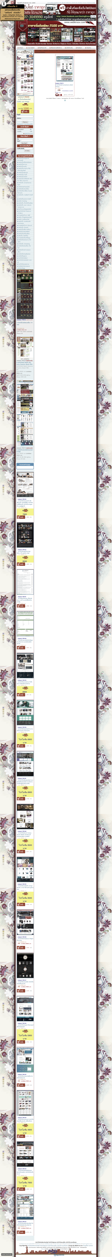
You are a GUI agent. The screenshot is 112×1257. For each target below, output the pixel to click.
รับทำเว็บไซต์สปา (23, 258)
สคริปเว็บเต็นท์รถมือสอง (25, 162)
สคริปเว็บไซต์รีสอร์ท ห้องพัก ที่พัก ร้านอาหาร (24, 180)
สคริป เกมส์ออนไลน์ (24, 219)
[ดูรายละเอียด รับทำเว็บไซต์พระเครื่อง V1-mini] (25, 318)
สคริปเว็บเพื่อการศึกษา (25, 230)
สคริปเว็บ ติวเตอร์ (23, 227)
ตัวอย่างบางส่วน (91, 3)
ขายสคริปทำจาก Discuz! (25, 225)
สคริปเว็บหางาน (23, 164)
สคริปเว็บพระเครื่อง (24, 189)
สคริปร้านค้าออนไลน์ (24, 187)
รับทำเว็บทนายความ (24, 264)
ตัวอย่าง (88, 48)
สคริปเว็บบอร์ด (23, 166)
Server (85, 3)
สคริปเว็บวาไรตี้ (23, 175)
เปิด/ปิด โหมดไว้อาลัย (6, 1254)
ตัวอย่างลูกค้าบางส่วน (87, 1244)
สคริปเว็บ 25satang (24, 244)
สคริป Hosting (23, 201)
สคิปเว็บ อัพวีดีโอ (23, 236)
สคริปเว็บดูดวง (23, 256)
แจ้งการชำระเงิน (57, 1244)
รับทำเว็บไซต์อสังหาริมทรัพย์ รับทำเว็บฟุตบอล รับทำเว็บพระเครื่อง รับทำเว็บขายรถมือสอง (47, 1245)
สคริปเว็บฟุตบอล (23, 173)
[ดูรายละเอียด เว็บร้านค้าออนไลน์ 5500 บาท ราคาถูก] (25, 95)
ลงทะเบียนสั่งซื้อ (28, 124)
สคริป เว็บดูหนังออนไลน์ (25, 217)
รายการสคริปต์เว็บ (30, 1244)
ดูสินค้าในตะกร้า (29, 134)
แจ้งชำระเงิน (75, 3)
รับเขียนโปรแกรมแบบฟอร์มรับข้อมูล (23, 267)
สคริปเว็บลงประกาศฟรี (25, 199)
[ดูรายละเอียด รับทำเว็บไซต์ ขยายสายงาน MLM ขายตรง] (64, 81)
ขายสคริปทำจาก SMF (24, 215)
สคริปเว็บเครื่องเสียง (24, 234)
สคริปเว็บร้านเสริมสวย (24, 254)
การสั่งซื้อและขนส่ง (48, 1244)
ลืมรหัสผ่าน (20, 124)
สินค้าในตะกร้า (57, 3)
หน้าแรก (20, 48)
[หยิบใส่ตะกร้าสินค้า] (25, 113)
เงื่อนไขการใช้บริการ (66, 3)
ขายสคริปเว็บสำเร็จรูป (24, 238)
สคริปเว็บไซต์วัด (23, 177)
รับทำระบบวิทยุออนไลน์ (25, 209)
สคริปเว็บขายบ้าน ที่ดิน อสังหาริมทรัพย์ (24, 170)
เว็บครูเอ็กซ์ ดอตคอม (88, 1245)
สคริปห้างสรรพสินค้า (24, 232)
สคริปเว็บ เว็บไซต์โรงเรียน (26, 203)
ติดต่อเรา (80, 3)
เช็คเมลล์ (43, 1249)
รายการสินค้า (50, 3)
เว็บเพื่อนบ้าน (78, 1244)
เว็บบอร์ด (65, 1244)
